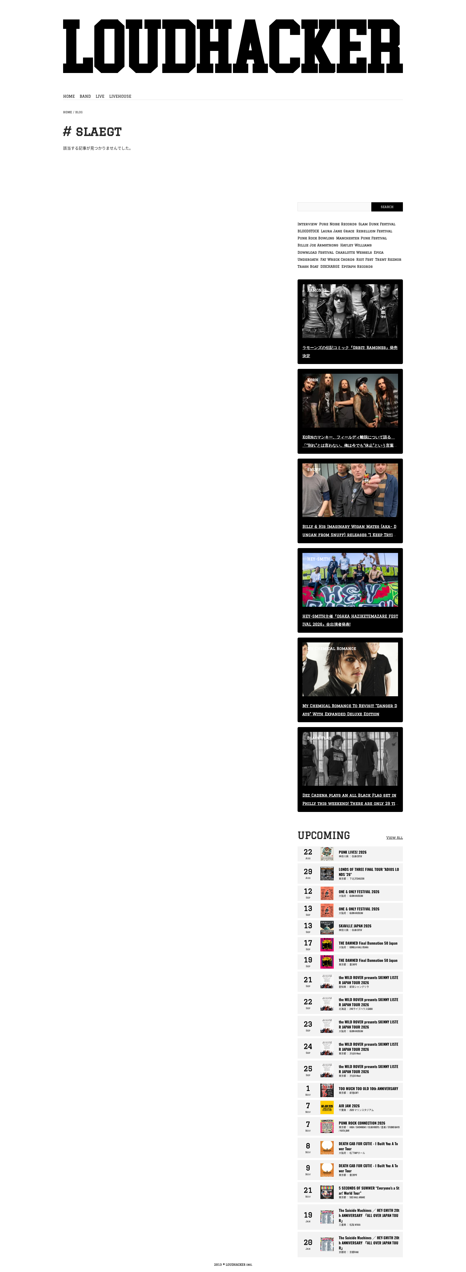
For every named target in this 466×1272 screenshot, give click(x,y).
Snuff (314, 469)
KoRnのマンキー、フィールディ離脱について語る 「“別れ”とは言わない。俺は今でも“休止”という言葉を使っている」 (350, 445)
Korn (312, 380)
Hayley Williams (356, 245)
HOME (69, 96)
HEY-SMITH (318, 559)
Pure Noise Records (338, 224)
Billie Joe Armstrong (318, 245)
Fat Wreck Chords (337, 259)
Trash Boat (308, 266)
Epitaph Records (357, 266)
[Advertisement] (350, 159)
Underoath (308, 259)
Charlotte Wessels (354, 252)
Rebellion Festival (374, 231)
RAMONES (317, 290)
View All (394, 838)
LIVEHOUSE (120, 96)
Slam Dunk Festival (376, 224)
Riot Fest (364, 259)
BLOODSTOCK (308, 231)
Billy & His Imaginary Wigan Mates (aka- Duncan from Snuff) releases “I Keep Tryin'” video (349, 534)
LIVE (100, 96)
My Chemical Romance (331, 648)
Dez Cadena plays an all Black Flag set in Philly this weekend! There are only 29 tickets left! (350, 803)
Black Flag (319, 738)
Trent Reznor (388, 259)
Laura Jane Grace (337, 231)
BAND (85, 96)
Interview (307, 224)
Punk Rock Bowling (316, 238)
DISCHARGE (330, 266)
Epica (378, 252)
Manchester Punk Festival (361, 238)
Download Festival (316, 252)
